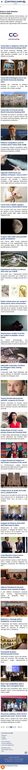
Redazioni (4, 735)
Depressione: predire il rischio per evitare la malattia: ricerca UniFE (12, 335)
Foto (2, 751)
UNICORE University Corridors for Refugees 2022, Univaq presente (13, 367)
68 (18, 727)
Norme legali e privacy (7, 749)
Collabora (3, 738)
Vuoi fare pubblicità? (6, 743)
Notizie (15, 3)
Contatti (3, 737)
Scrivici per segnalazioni (7, 745)
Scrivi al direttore (5, 741)
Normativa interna (5, 747)
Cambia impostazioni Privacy (10, 765)
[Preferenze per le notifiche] (3, 767)
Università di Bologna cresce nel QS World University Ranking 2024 (13, 80)
